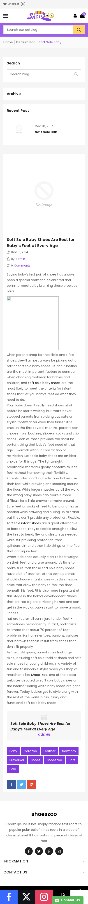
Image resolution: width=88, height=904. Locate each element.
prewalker (16, 760)
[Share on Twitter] (21, 784)
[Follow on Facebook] (9, 897)
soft (72, 760)
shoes (35, 760)
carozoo (30, 751)
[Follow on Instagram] (44, 897)
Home (8, 42)
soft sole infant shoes (24, 523)
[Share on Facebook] (11, 784)
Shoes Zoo (39, 674)
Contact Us (69, 900)
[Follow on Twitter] (26, 897)
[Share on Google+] (31, 784)
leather (50, 751)
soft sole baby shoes (44, 383)
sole (12, 769)
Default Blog (25, 42)
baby (13, 751)
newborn (69, 751)
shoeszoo (54, 760)
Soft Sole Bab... (47, 132)
